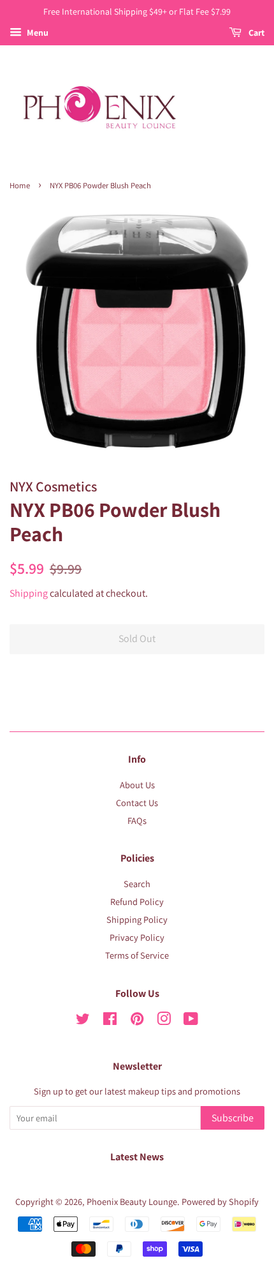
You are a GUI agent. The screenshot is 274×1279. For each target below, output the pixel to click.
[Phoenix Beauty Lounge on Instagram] (164, 1021)
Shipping (29, 593)
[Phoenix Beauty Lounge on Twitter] (83, 1021)
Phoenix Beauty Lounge (132, 1201)
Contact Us (137, 803)
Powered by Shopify (220, 1201)
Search (137, 884)
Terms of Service (137, 955)
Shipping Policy (137, 919)
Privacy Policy (137, 937)
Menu (36, 32)
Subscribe (233, 1118)
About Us (137, 785)
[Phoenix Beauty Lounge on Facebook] (110, 1021)
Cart (255, 32)
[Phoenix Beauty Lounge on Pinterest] (137, 1021)
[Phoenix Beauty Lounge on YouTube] (191, 1021)
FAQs (137, 820)
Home (20, 185)
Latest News (137, 1156)
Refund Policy (137, 901)
